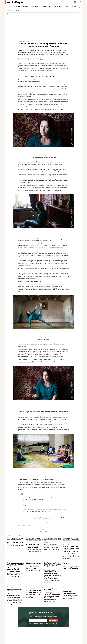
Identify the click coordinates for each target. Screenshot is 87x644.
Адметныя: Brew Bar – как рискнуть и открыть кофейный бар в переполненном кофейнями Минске (41, 498)
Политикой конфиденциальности (50, 623)
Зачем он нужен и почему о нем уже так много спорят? (34, 547)
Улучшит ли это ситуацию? (52, 576)
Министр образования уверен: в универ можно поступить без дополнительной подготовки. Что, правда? (15, 572)
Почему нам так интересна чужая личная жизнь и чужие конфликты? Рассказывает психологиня (71, 552)
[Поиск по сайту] (75, 2)
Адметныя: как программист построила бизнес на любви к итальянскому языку (44, 504)
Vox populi (65, 589)
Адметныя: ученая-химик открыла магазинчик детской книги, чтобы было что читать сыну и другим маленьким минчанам (44, 510)
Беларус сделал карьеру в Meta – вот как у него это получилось (34, 594)
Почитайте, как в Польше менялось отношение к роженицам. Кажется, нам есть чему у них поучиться (15, 599)
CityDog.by (37, 517)
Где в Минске (28, 564)
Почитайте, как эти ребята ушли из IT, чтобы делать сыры (52, 597)
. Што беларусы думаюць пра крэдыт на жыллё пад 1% (51, 546)
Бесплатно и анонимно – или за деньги (33, 569)
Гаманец (46, 542)
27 (29, 41)
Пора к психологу (66, 544)
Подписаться (53, 620)
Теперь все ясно (47, 568)
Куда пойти (65, 564)
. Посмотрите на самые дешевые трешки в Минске (15, 543)
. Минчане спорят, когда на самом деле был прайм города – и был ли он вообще (71, 595)
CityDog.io (20, 41)
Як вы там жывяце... (11, 591)
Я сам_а (45, 590)
